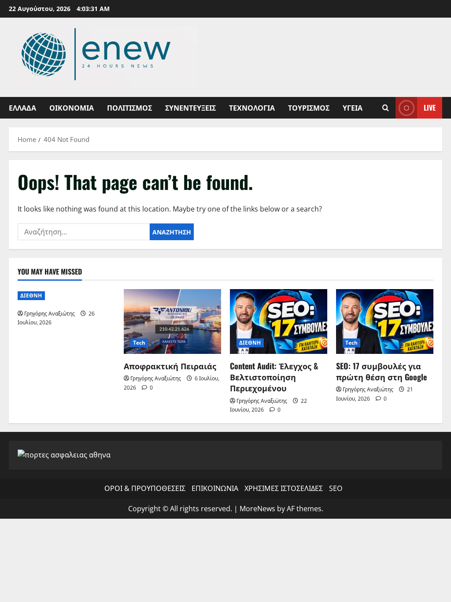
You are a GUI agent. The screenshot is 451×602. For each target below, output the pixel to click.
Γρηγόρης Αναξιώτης (49, 313)
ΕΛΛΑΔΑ (22, 107)
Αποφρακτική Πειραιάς (170, 366)
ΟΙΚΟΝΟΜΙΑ (71, 107)
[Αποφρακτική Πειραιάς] (172, 321)
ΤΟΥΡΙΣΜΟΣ (308, 107)
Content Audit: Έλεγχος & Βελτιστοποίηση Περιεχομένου (274, 377)
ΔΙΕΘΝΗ (31, 295)
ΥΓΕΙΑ (352, 107)
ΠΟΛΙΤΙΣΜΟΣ (129, 107)
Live (430, 107)
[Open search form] (385, 107)
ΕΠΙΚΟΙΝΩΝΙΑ (215, 488)
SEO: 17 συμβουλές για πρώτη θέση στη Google (381, 371)
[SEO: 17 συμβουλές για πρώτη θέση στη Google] (384, 321)
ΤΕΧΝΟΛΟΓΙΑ (252, 107)
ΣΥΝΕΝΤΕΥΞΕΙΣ (190, 107)
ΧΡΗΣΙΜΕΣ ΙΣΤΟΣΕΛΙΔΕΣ (283, 488)
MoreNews (257, 508)
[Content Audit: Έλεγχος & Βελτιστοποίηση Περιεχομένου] (278, 321)
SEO (335, 488)
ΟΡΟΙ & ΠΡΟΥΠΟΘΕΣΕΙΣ (144, 488)
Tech (139, 342)
